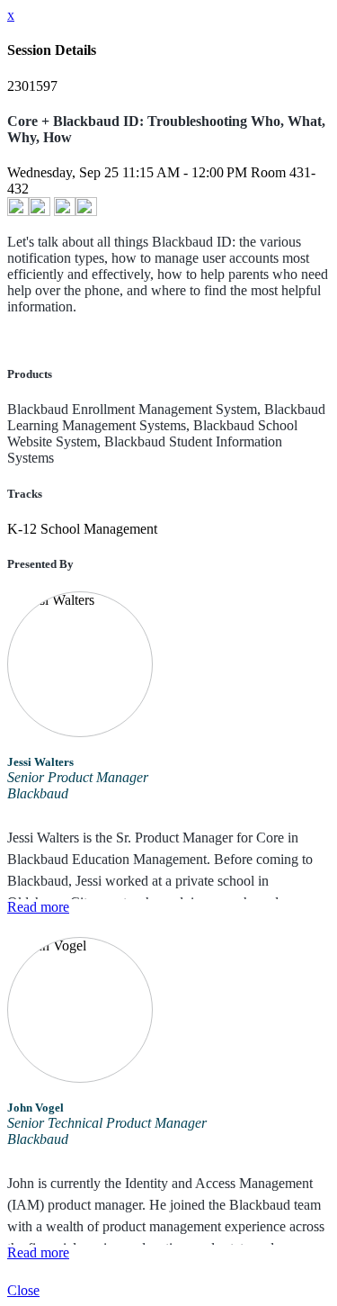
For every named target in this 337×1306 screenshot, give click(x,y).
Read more (38, 906)
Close (23, 1290)
